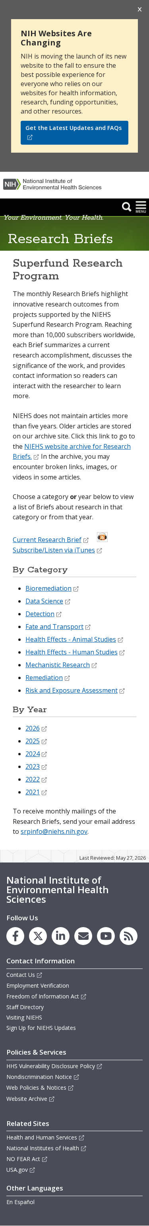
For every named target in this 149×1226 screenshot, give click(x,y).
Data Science (44, 601)
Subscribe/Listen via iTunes (54, 550)
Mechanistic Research (57, 664)
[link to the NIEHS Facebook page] (15, 936)
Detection (39, 613)
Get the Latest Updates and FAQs (73, 128)
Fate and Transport (54, 626)
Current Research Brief (47, 539)
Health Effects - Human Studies (71, 652)
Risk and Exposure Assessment (71, 690)
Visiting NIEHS (24, 1017)
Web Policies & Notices (36, 1087)
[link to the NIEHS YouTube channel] (106, 936)
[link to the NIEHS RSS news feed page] (128, 936)
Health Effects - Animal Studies (70, 639)
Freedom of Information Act (42, 996)
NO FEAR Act (23, 1159)
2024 (32, 753)
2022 (32, 779)
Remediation (44, 677)
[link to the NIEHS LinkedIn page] (61, 936)
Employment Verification (37, 985)
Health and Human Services (41, 1137)
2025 (32, 741)
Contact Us (20, 974)
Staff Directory (25, 1007)
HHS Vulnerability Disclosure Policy (50, 1066)
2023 (32, 766)
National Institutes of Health (42, 1148)
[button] (126, 206)
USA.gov (17, 1169)
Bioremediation (48, 588)
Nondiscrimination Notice (39, 1077)
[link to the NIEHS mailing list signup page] (83, 936)
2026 (32, 728)
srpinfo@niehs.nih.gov (54, 831)
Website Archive (26, 1098)
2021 (32, 792)
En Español (20, 1202)
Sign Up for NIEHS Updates (41, 1027)
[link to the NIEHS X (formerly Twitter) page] (38, 936)
